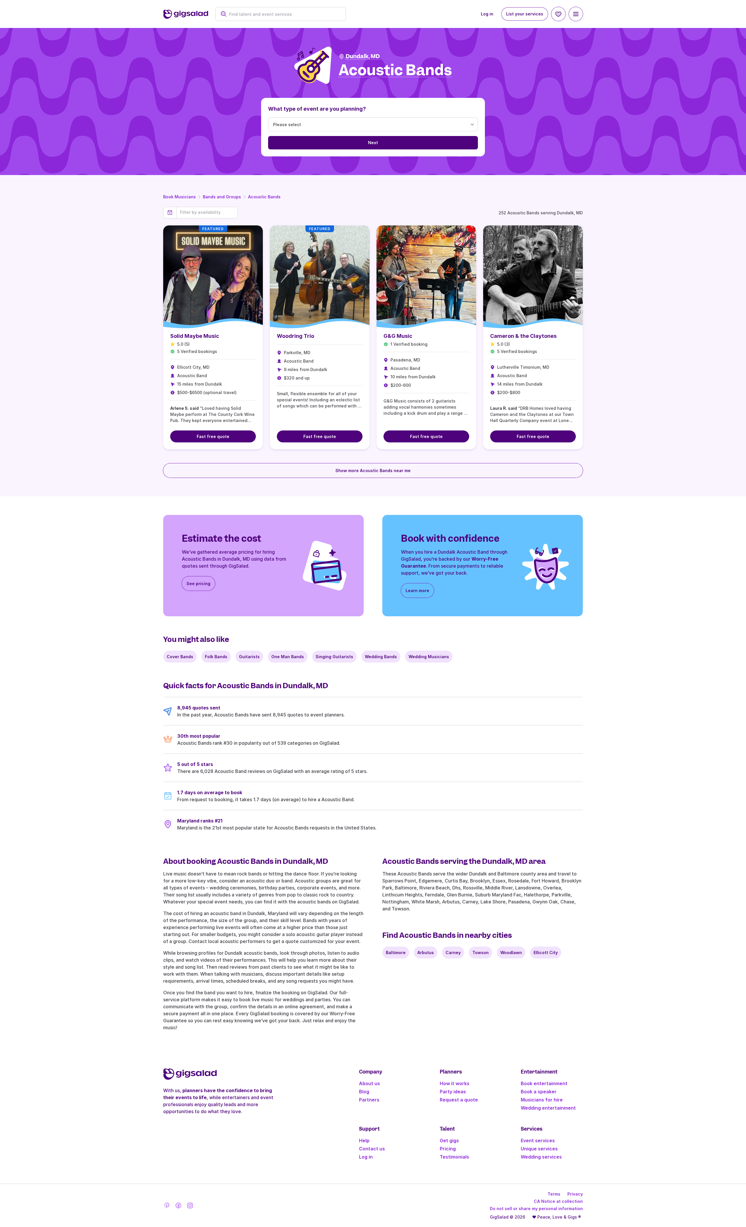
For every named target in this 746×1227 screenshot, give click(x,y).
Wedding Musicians (429, 656)
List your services (524, 13)
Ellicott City (546, 952)
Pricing (448, 1149)
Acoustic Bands (264, 196)
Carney (453, 952)
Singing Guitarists (334, 656)
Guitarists (249, 656)
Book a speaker (539, 1091)
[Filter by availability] (207, 212)
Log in (487, 13)
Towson (480, 952)
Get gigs (449, 1140)
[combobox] (284, 14)
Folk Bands (216, 656)
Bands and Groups (222, 196)
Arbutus (425, 952)
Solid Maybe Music (194, 336)
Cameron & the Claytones (523, 336)
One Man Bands (287, 656)
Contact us (372, 1149)
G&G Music (397, 336)
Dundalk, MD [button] (363, 56)
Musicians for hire (542, 1100)
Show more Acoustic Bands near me (373, 470)
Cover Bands (180, 656)
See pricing (198, 583)
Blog (364, 1091)
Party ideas (453, 1091)
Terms (554, 1193)
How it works (454, 1083)
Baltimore (396, 952)
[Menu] (576, 14)
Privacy (575, 1193)
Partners (369, 1100)
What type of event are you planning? (317, 109)
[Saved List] (558, 14)
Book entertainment (544, 1083)
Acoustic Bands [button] (395, 70)
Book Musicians (179, 196)
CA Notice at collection (558, 1201)
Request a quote (459, 1100)
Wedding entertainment (548, 1108)
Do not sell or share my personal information (536, 1208)
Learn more (417, 590)
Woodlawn (511, 952)
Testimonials (454, 1157)
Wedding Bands (381, 656)
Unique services (539, 1149)
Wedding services (541, 1157)
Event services (538, 1140)
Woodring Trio (295, 336)
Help (364, 1140)
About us (369, 1083)
